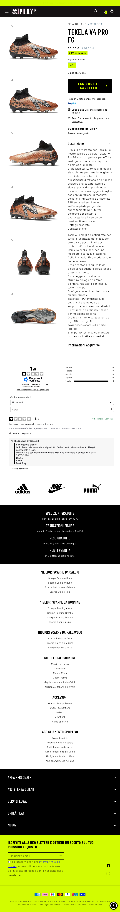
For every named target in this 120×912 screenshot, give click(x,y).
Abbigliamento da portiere (60, 756)
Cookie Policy (95, 905)
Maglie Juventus (60, 664)
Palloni (60, 712)
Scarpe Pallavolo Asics (60, 638)
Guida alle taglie (77, 72)
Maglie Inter (59, 668)
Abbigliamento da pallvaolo (60, 751)
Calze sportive (60, 721)
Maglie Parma (59, 677)
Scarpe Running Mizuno (60, 617)
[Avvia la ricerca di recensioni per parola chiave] (111, 409)
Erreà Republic (60, 738)
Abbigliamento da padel (60, 747)
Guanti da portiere (60, 707)
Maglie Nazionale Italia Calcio (60, 682)
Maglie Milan (60, 673)
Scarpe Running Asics (60, 608)
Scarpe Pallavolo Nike (60, 647)
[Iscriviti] (60, 856)
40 (71, 65)
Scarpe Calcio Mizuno (60, 582)
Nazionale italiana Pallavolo (60, 687)
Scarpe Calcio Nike (60, 591)
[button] (7, 11)
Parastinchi (60, 717)
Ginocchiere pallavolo (60, 703)
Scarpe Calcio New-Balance (60, 587)
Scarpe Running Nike (60, 622)
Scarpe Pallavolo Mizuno (60, 643)
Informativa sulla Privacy (75, 905)
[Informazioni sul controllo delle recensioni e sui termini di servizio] (47, 384)
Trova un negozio (79, 133)
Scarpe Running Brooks (60, 613)
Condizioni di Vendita (26, 905)
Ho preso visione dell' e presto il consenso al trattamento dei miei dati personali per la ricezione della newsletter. (35, 868)
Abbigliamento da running (60, 761)
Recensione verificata (103, 418)
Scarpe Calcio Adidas (60, 578)
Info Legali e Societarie (50, 905)
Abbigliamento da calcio (60, 742)
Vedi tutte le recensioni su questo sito (33, 390)
